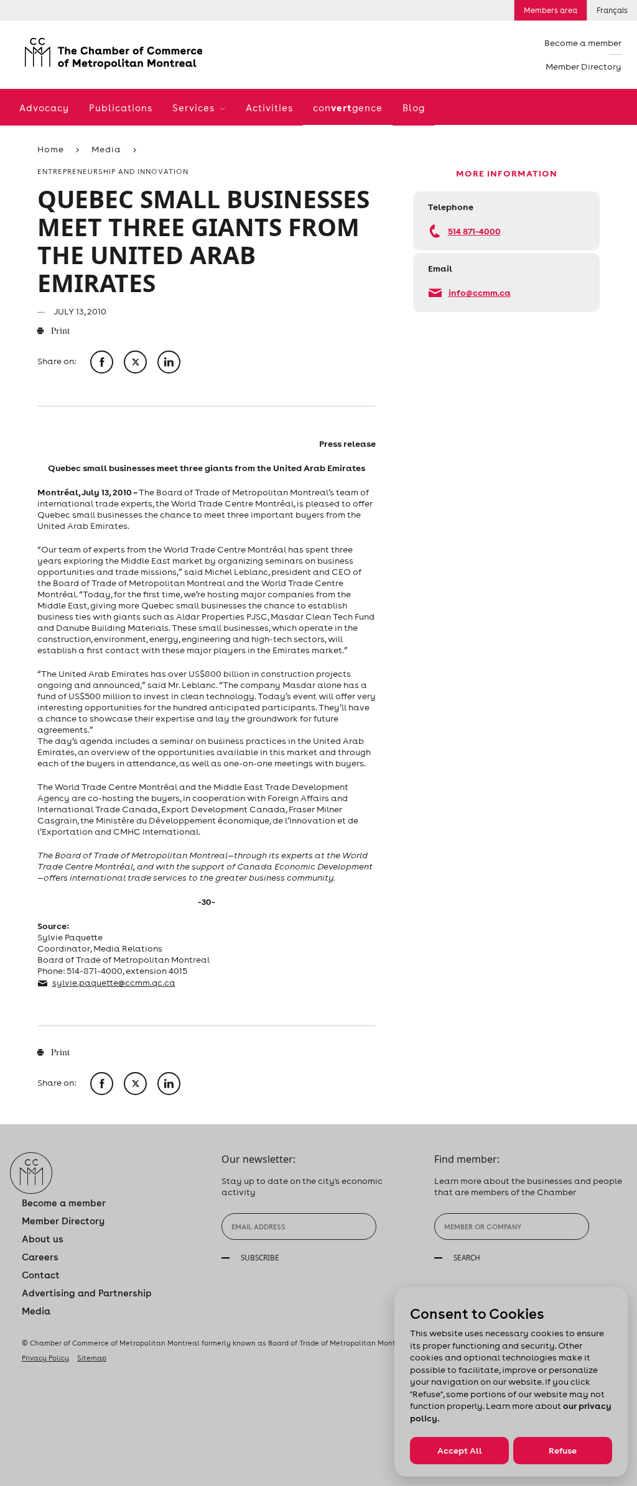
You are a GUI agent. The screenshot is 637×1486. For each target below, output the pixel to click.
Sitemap (91, 1358)
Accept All (459, 1450)
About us (42, 1239)
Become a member (582, 42)
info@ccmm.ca (480, 292)
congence (348, 107)
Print (59, 332)
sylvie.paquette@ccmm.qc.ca (113, 982)
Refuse (563, 1450)
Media (106, 149)
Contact (41, 1275)
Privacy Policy (45, 1358)
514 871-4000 (474, 231)
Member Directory (583, 66)
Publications (120, 108)
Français (612, 10)
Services (195, 108)
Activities (269, 108)
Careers (40, 1257)
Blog (413, 108)
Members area (550, 10)
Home (50, 149)
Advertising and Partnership (87, 1293)
